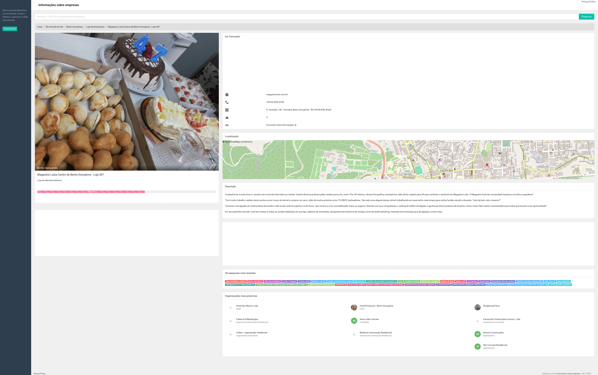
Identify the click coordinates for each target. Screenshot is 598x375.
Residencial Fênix (491, 306)
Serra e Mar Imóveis (369, 319)
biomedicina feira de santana (503, 281)
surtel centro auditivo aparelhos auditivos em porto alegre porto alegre (375, 285)
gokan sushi (460, 281)
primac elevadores (255, 281)
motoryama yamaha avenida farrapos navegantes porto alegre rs (281, 285)
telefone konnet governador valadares (420, 285)
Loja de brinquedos (95, 27)
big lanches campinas (430, 281)
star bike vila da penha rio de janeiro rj (381, 281)
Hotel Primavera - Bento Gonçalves (376, 306)
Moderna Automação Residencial (376, 332)
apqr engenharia (564, 281)
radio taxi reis (550, 281)
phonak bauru (484, 281)
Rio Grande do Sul (54, 27)
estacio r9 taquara (289, 281)
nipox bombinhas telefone (236, 281)
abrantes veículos (319, 281)
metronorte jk (341, 285)
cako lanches (359, 281)
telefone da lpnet (447, 281)
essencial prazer (443, 285)
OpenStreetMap (232, 141)
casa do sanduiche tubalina (409, 281)
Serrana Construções (493, 332)
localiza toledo (304, 281)
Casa (39, 27)
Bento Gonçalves (74, 27)
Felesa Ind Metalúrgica (247, 319)
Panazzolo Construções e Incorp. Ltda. (502, 319)
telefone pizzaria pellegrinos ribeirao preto (468, 285)
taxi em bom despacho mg (497, 285)
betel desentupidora (272, 281)
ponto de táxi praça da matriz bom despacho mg (529, 285)
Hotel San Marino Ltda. (247, 306)
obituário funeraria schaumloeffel (530, 281)
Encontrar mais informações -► (281, 125)
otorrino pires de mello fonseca (321, 285)
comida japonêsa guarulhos (560, 285)
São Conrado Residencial (495, 345)
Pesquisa (586, 16)
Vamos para (10, 28)
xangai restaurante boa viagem (340, 281)
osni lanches (472, 281)
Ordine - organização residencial (251, 332)
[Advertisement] (127, 232)
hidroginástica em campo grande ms (240, 285)
